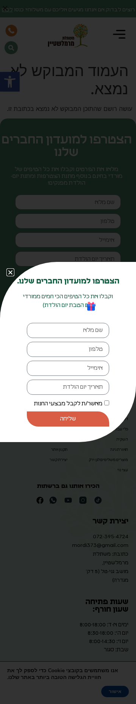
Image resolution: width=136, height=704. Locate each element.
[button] (10, 272)
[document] (68, 352)
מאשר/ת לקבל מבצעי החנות (68, 404)
